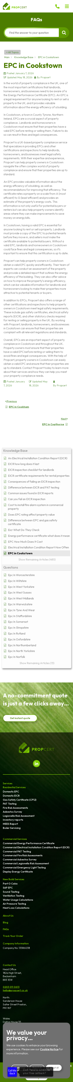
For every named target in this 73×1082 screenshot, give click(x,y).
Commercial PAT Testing (17, 851)
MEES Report (10, 823)
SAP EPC (8, 887)
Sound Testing (11, 891)
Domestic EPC (11, 791)
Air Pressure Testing (14, 903)
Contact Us (9, 965)
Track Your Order (13, 936)
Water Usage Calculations (18, 899)
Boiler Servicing (12, 828)
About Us (8, 915)
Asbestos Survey (12, 811)
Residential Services (14, 787)
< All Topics (12, 52)
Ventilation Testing (13, 895)
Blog (5, 922)
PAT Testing (9, 803)
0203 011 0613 (11, 987)
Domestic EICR (11, 795)
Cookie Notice (49, 1049)
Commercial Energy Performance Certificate (28, 843)
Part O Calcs (10, 883)
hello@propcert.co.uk (15, 990)
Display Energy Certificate (18, 871)
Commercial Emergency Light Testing (24, 867)
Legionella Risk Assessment (18, 815)
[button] (67, 6)
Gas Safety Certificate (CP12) (19, 799)
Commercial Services (15, 839)
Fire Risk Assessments (15, 807)
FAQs (6, 929)
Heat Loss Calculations (16, 907)
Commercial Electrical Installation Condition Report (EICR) (36, 847)
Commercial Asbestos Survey (19, 859)
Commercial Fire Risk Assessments (23, 855)
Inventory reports (13, 819)
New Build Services (13, 879)
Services (7, 783)
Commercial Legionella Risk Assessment (26, 863)
